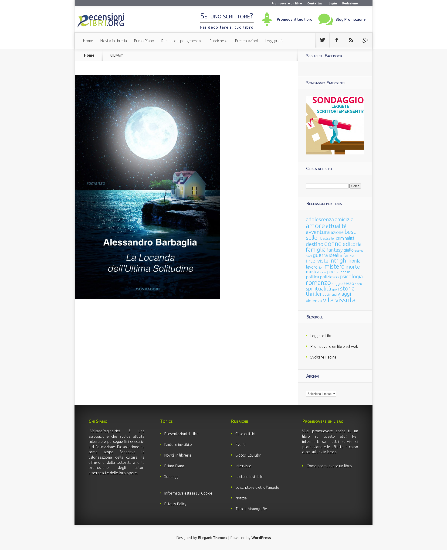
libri (321, 267)
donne (333, 243)
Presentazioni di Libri (181, 434)
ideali (334, 255)
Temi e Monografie (251, 509)
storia (347, 288)
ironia (355, 260)
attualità (336, 226)
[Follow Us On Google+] (365, 40)
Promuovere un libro (286, 3)
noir (323, 272)
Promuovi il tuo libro (294, 19)
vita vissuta (339, 300)
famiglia (316, 249)
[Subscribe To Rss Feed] (351, 40)
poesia (333, 271)
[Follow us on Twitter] (322, 40)
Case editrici (245, 434)
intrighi (338, 260)
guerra (320, 255)
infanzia (347, 255)
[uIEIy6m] (147, 297)
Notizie (241, 498)
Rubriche (216, 40)
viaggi (344, 294)
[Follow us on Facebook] (337, 40)
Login (333, 3)
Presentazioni (246, 40)
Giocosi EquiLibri (248, 455)
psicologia (351, 276)
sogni (358, 284)
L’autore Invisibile (249, 477)
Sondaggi (171, 477)
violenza (314, 300)
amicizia (344, 219)
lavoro (312, 267)
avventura (318, 232)
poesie (346, 272)
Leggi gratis (274, 40)
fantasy (335, 250)
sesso (349, 283)
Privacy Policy (175, 504)
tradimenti (330, 294)
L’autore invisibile (178, 444)
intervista (317, 260)
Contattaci (315, 3)
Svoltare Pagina (323, 357)
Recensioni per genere (179, 40)
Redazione (350, 3)
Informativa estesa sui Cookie (188, 493)
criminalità (345, 238)
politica (312, 276)
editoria (352, 244)
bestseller (327, 238)
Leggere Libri (321, 336)
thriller (314, 294)
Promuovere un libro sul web (334, 346)
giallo (349, 250)
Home (88, 40)
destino (314, 244)
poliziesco (329, 276)
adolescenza (320, 219)
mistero (335, 266)
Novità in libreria (113, 40)
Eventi (240, 444)
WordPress (261, 538)
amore (315, 225)
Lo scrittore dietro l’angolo (257, 487)
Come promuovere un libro (329, 466)
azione (337, 232)
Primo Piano (144, 40)
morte (352, 267)
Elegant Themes (212, 538)
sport (335, 289)
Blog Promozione (350, 19)
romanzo (318, 282)
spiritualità (318, 288)
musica (312, 271)
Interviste (243, 466)
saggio (337, 283)
